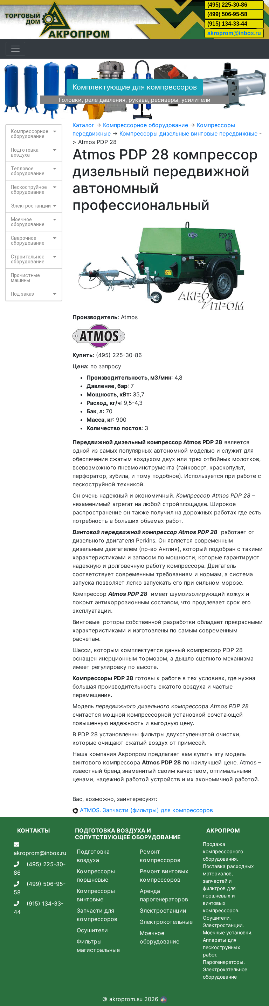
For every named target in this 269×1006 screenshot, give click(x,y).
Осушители (92, 930)
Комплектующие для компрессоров (135, 87)
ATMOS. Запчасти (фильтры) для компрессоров (146, 810)
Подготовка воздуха (25, 152)
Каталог (83, 125)
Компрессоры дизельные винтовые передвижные (188, 133)
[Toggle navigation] (15, 49)
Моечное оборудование (27, 222)
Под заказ (22, 294)
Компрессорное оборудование (29, 134)
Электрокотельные (166, 921)
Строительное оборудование (27, 259)
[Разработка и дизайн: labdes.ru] (163, 998)
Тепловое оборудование (27, 171)
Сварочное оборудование (27, 240)
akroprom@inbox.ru (234, 33)
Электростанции (31, 206)
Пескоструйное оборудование (29, 189)
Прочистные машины (25, 277)
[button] (20, 90)
